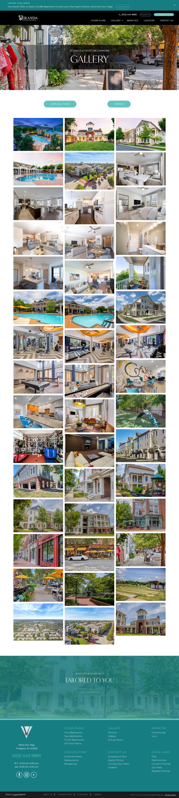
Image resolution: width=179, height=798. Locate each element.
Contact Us (166, 21)
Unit (154, 736)
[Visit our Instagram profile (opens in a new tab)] (27, 777)
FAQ (154, 756)
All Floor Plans (72, 743)
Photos (112, 732)
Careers (112, 767)
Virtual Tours (115, 740)
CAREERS (97, 794)
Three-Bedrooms (74, 740)
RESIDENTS (145, 15)
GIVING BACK (82, 794)
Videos (119, 104)
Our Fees (157, 767)
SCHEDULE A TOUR (164, 15)
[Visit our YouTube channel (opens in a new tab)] (34, 777)
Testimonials (159, 760)
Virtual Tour (60, 104)
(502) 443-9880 (129, 14)
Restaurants (71, 760)
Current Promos (161, 764)
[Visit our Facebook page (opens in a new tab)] (19, 777)
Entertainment (73, 756)
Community (158, 732)
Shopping (70, 764)
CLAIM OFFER (123, 7)
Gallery (116, 21)
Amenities (132, 21)
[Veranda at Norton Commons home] (26, 732)
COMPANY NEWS (65, 794)
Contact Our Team (118, 764)
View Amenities (89, 692)
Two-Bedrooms (73, 736)
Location (149, 21)
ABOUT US (47, 794)
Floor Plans (98, 21)
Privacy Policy (170, 795)
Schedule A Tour (117, 756)
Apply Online (115, 760)
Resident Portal (161, 771)
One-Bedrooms (73, 732)
